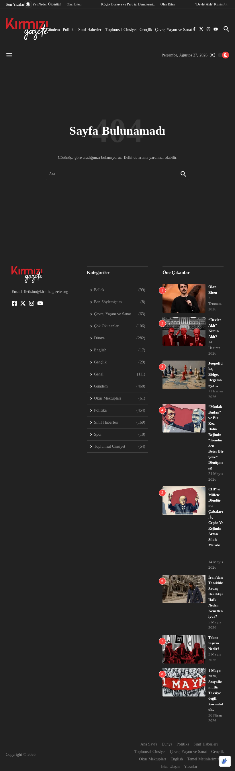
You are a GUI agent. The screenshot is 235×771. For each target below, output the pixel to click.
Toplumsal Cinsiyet (121, 30)
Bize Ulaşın (170, 766)
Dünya (167, 744)
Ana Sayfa (148, 744)
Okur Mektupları (152, 759)
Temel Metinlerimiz (203, 759)
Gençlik (146, 30)
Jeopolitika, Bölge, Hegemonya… (215, 374)
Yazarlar (190, 766)
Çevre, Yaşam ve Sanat (173, 30)
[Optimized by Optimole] (225, 761)
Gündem (53, 30)
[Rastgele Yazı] (212, 55)
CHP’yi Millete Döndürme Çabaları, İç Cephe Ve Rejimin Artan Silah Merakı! (215, 522)
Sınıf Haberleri (90, 30)
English (177, 759)
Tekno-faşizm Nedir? (214, 643)
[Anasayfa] (27, 29)
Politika (69, 30)
